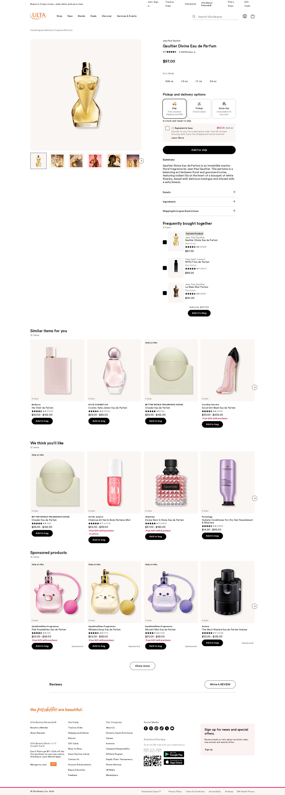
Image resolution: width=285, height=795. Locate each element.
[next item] (141, 161)
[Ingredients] (199, 201)
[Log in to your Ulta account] (245, 16)
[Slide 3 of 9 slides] (76, 161)
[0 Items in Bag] (253, 16)
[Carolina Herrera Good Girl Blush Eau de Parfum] (228, 379)
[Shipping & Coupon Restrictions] (199, 211)
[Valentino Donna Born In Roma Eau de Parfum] (171, 491)
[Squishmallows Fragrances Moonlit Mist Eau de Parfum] (171, 601)
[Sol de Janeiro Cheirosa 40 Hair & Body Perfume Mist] (114, 493)
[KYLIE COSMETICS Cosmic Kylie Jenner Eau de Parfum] (114, 377)
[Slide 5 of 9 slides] (114, 161)
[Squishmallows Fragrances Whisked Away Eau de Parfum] (114, 601)
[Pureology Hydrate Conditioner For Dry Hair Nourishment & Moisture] (228, 491)
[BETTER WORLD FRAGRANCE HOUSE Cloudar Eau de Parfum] (171, 377)
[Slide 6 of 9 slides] (133, 161)
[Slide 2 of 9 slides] (57, 161)
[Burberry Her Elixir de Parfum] (57, 377)
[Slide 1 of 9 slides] (38, 161)
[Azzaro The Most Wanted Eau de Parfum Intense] (228, 599)
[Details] (199, 192)
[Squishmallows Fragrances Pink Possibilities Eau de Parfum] (57, 601)
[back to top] (275, 785)
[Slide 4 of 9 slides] (95, 161)
